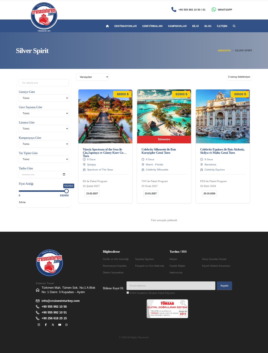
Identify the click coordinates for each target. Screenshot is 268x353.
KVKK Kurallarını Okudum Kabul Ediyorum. (153, 293)
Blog (207, 26)
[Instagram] (39, 325)
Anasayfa (224, 50)
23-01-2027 (151, 193)
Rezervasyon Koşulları (115, 266)
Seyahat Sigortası (144, 259)
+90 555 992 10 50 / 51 (191, 9)
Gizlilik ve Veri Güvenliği (116, 259)
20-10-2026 (209, 193)
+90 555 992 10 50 (54, 306)
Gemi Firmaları (152, 26)
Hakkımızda (176, 272)
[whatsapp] (67, 325)
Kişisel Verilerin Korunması (216, 266)
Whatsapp (225, 9)
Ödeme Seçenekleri (113, 272)
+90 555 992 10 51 (54, 312)
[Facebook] (46, 325)
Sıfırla (22, 202)
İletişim (222, 26)
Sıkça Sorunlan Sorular (214, 259)
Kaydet (224, 285)
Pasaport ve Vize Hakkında (149, 266)
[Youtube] (60, 325)
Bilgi (195, 26)
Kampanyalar (177, 26)
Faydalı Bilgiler (177, 266)
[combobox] (92, 77)
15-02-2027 (92, 193)
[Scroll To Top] (261, 349)
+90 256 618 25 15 (54, 318)
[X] (53, 325)
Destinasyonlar (125, 26)
